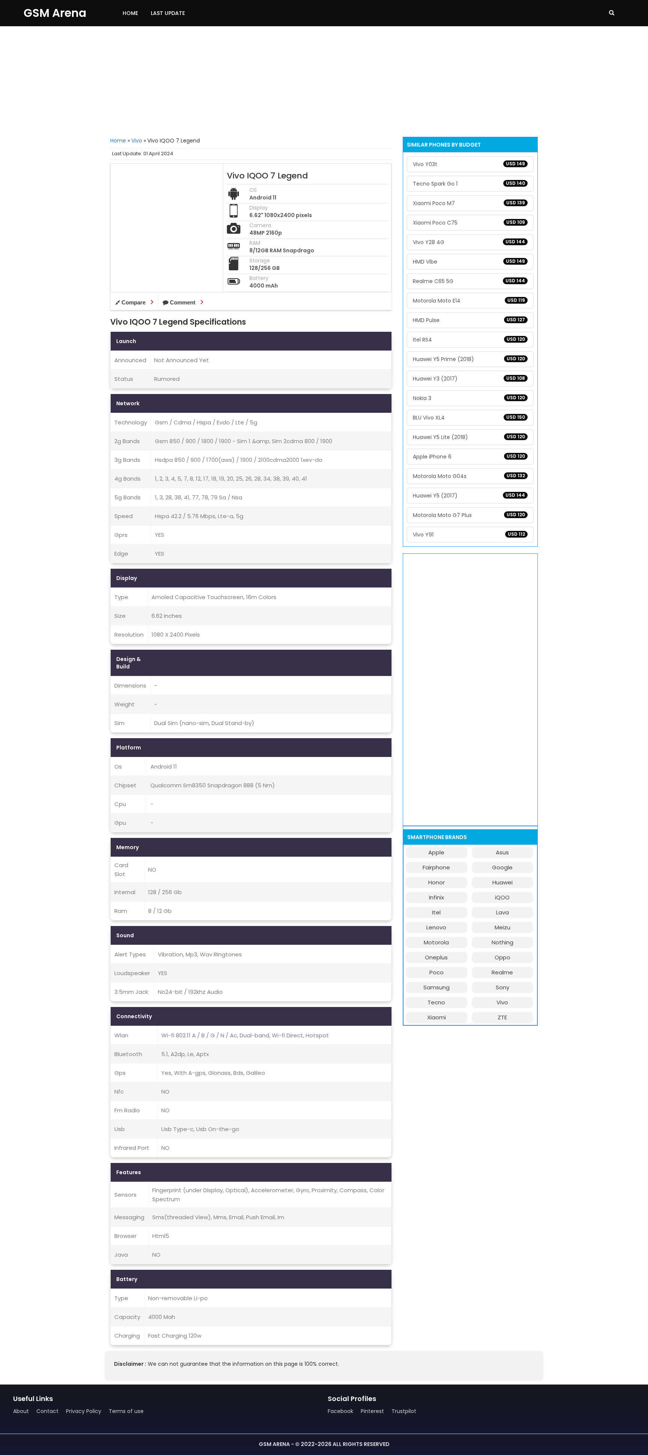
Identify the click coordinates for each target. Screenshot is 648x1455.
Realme (502, 972)
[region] (324, 80)
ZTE (502, 1017)
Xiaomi (436, 1017)
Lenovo (436, 927)
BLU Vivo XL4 (469, 417)
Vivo (136, 140)
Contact (47, 1411)
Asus (502, 852)
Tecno (436, 1002)
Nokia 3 (469, 398)
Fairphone (436, 867)
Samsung (436, 987)
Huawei (502, 882)
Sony (502, 987)
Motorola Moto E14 (469, 300)
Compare (133, 302)
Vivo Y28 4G (469, 242)
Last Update (168, 13)
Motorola (436, 942)
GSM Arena (55, 13)
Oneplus (436, 957)
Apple (436, 852)
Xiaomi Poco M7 (469, 203)
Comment (182, 302)
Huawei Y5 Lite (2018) (469, 437)
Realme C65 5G (469, 281)
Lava (502, 912)
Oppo (502, 957)
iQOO (502, 897)
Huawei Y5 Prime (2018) (469, 359)
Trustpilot (404, 1411)
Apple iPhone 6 (469, 456)
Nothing (502, 942)
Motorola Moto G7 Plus (469, 515)
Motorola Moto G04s (469, 476)
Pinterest (372, 1411)
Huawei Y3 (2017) (469, 378)
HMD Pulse (469, 320)
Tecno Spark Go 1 (469, 183)
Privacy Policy (83, 1411)
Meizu (502, 927)
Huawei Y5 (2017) (469, 495)
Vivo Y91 (469, 534)
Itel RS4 (469, 339)
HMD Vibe (469, 261)
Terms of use (126, 1411)
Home (130, 13)
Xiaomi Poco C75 (469, 222)
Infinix (436, 897)
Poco (436, 972)
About (21, 1411)
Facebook (340, 1411)
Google (502, 867)
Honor (436, 882)
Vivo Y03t (469, 164)
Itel (436, 912)
